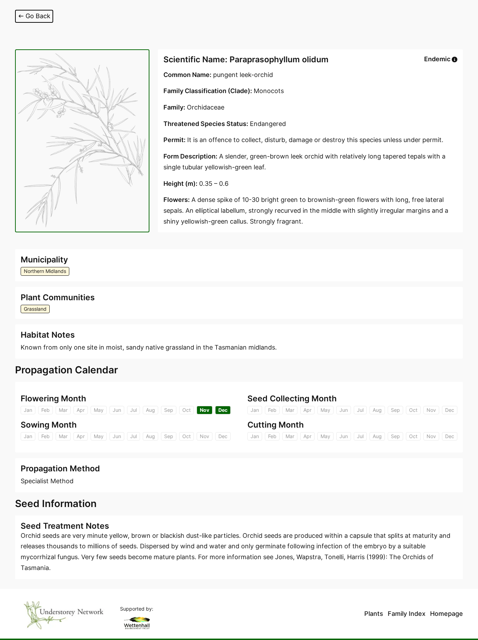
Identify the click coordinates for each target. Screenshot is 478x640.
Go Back (38, 16)
